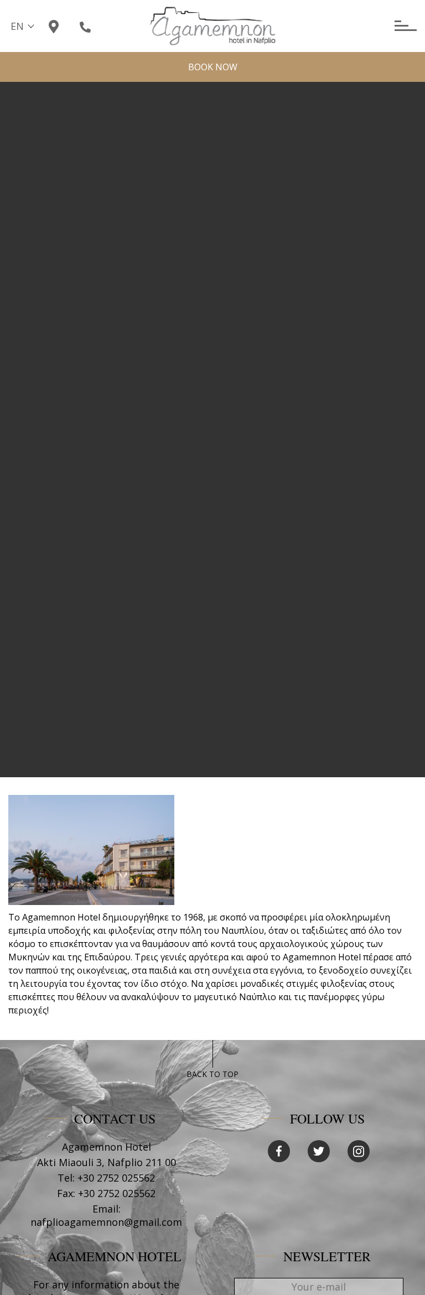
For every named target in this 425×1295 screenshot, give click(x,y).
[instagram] (359, 1151)
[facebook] (279, 1151)
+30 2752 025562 (116, 1177)
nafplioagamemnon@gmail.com (106, 1222)
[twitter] (319, 1151)
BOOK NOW (212, 67)
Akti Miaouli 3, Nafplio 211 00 (106, 1162)
